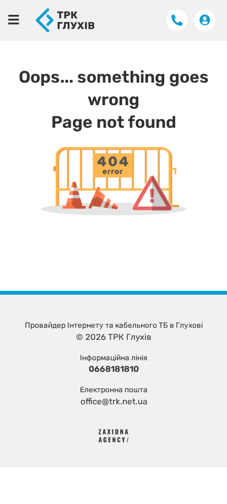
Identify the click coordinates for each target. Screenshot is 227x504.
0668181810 (114, 369)
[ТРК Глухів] (65, 20)
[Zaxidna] (114, 435)
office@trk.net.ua (113, 402)
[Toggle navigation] (13, 20)
